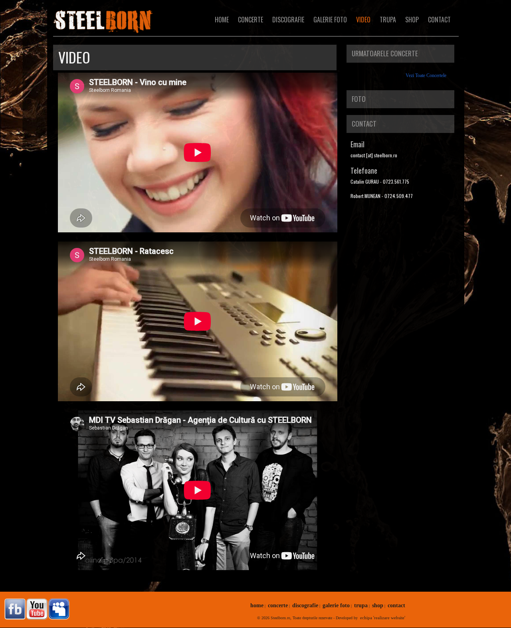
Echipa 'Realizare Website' (382, 617)
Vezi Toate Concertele (426, 75)
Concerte (250, 19)
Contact (439, 19)
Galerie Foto (330, 19)
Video (363, 19)
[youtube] (36, 609)
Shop (412, 19)
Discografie (288, 19)
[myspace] (58, 609)
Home (222, 19)
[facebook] (14, 609)
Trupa (388, 19)
